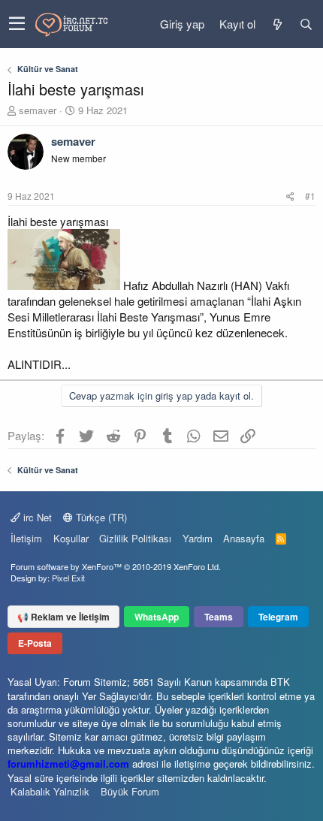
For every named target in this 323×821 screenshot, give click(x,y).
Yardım (198, 538)
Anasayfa (243, 538)
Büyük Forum (130, 791)
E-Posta (35, 643)
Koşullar (71, 538)
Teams (218, 616)
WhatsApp (156, 616)
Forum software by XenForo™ (116, 566)
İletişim (26, 538)
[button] (17, 24)
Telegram (278, 616)
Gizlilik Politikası (135, 538)
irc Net (36, 517)
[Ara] (305, 24)
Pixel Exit (68, 578)
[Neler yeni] (277, 24)
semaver (37, 110)
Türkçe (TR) (100, 517)
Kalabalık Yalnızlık (50, 791)
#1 (310, 195)
